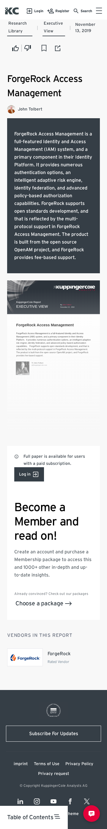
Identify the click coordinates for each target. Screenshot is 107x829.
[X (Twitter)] (86, 801)
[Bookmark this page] (44, 48)
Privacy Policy (79, 764)
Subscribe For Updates (53, 733)
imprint (21, 764)
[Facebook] (70, 801)
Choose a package (39, 604)
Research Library (17, 27)
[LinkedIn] (20, 801)
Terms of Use (46, 764)
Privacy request (53, 774)
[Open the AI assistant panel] (91, 813)
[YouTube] (53, 801)
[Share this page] (58, 48)
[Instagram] (36, 801)
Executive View (53, 27)
